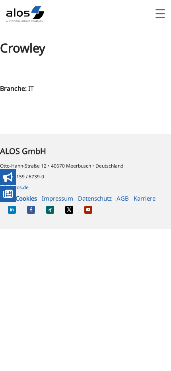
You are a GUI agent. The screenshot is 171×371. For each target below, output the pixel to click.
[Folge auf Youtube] (88, 210)
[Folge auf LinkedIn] (12, 210)
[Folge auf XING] (50, 210)
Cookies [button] (26, 198)
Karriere (144, 198)
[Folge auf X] (69, 210)
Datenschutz (95, 198)
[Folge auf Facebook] (31, 210)
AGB (123, 198)
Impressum (57, 198)
